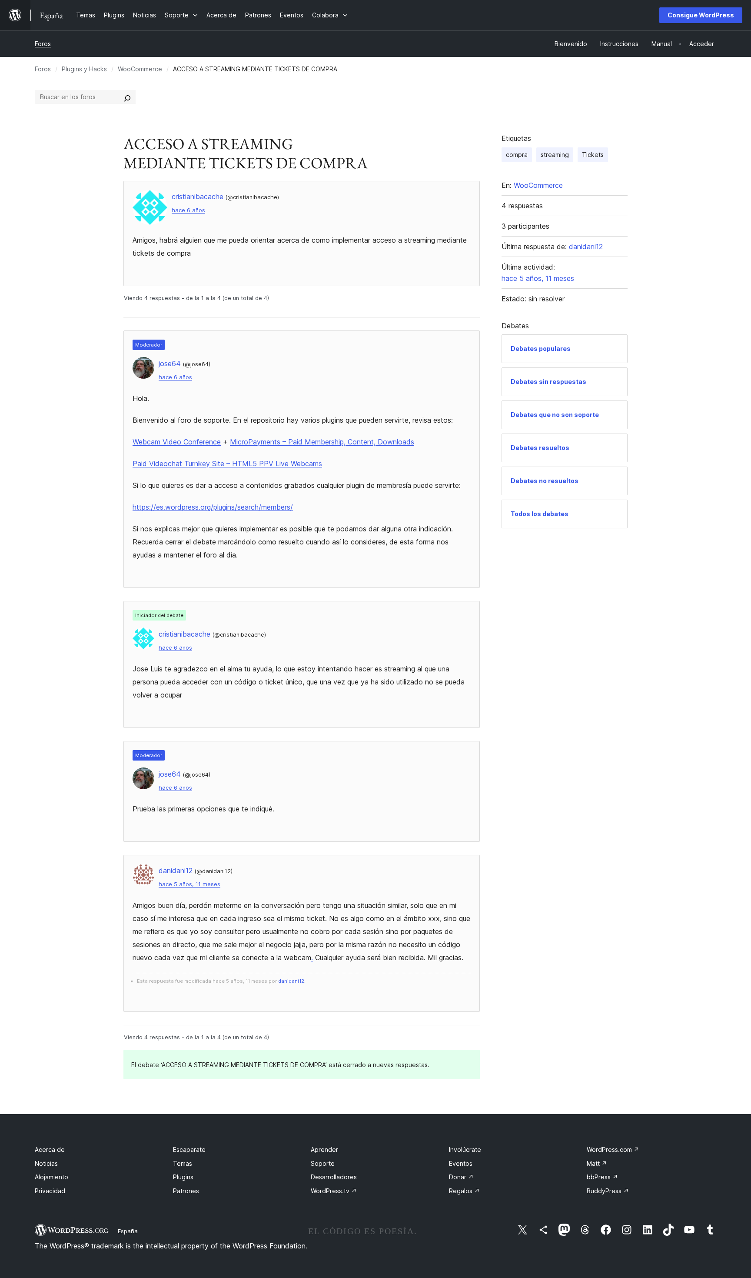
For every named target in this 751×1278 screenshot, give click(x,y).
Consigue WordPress (701, 15)
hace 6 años (188, 210)
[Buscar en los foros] (127, 97)
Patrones (186, 1191)
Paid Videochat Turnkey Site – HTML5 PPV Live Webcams (227, 463)
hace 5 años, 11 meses (189, 884)
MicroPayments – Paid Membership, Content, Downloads (322, 441)
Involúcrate (465, 1149)
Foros (43, 43)
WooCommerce (140, 69)
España (128, 1231)
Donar (461, 1177)
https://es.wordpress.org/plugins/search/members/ (213, 507)
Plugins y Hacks (84, 69)
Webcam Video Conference (177, 441)
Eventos (460, 1163)
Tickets (593, 154)
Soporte (323, 1163)
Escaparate (189, 1149)
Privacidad (50, 1191)
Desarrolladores (334, 1177)
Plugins (183, 1177)
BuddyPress (608, 1191)
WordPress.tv (334, 1191)
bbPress (602, 1177)
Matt (597, 1163)
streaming (555, 154)
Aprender (324, 1149)
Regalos (464, 1191)
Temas (182, 1163)
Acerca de (50, 1149)
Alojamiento (51, 1177)
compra (517, 154)
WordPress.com (613, 1149)
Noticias (46, 1163)
